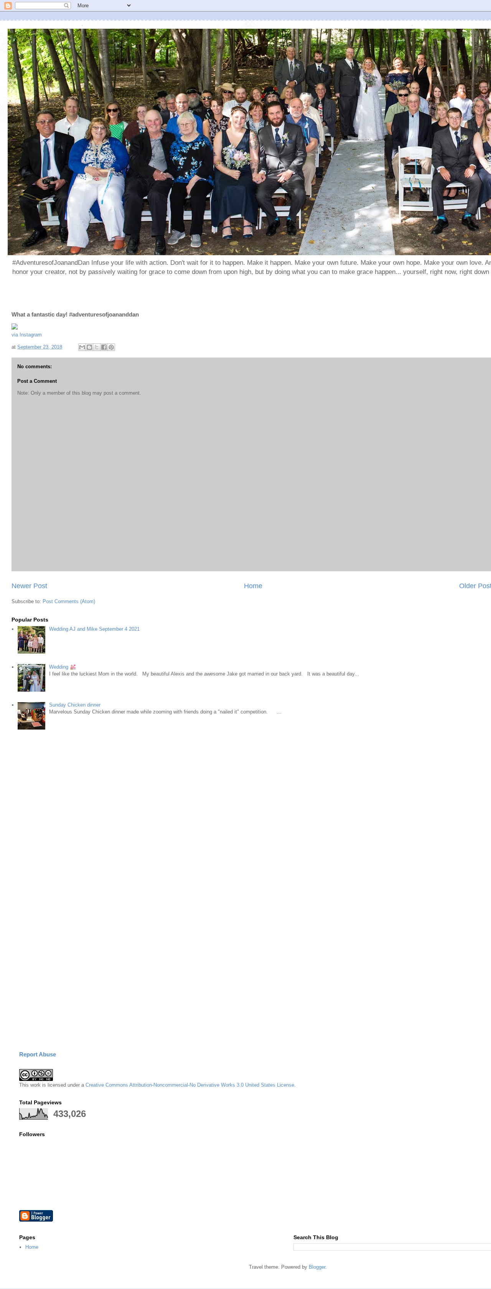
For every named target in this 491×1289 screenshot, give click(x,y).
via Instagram (27, 335)
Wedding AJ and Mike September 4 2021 (94, 629)
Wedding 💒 (62, 667)
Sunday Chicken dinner (75, 705)
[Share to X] (97, 347)
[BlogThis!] (89, 347)
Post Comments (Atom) (69, 601)
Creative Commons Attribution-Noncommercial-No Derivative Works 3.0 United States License (190, 1085)
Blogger (317, 1267)
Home (253, 586)
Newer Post (29, 586)
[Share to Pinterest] (111, 347)
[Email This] (82, 347)
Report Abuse (37, 1054)
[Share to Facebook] (104, 347)
